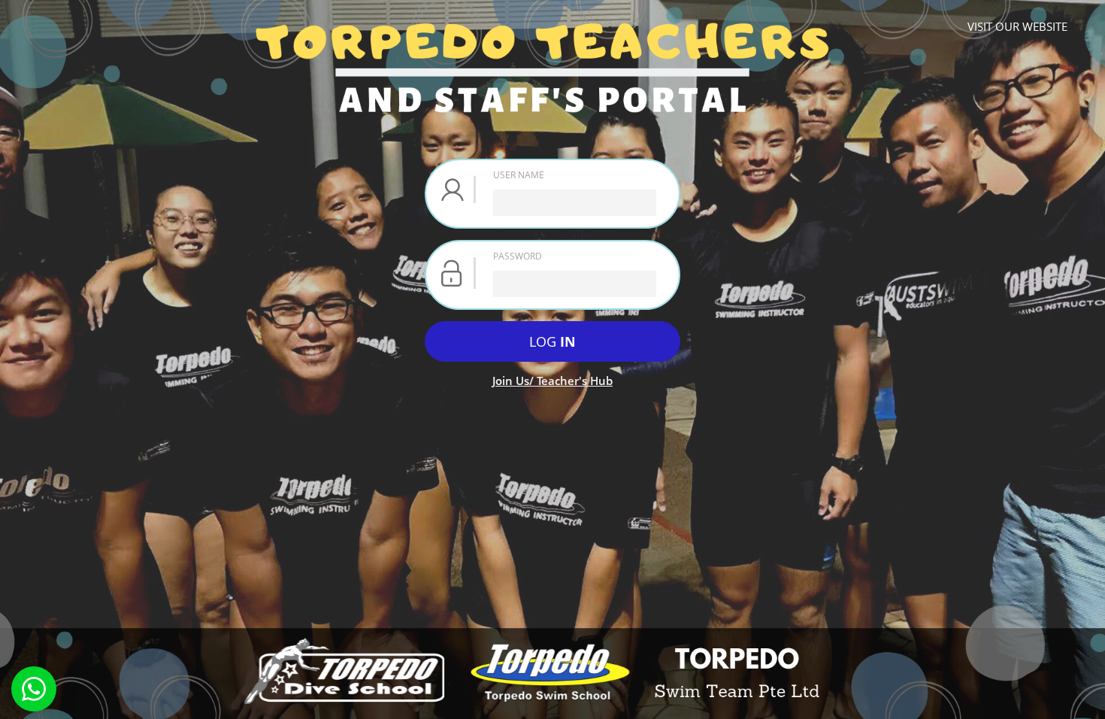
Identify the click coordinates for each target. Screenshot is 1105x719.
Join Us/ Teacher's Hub (552, 380)
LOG (552, 341)
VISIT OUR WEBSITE (1017, 26)
